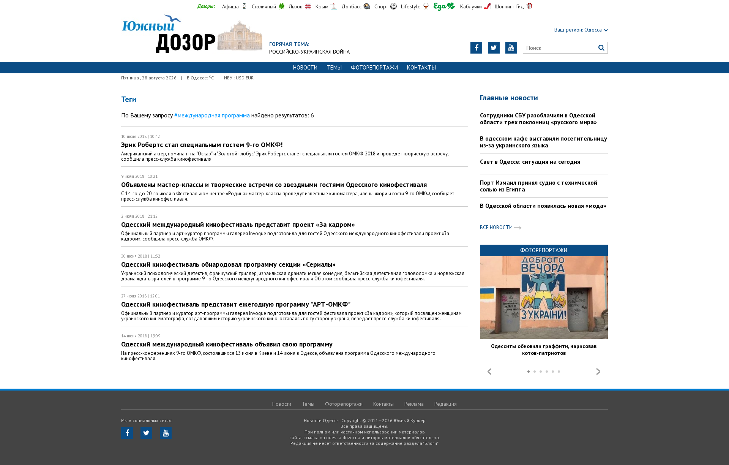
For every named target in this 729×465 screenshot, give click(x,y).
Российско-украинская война (309, 51)
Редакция (445, 403)
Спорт (381, 6)
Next (598, 371)
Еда (444, 6)
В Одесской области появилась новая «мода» (543, 205)
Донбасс (351, 6)
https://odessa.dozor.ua (191, 35)
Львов (296, 6)
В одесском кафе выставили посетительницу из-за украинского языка (543, 141)
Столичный (264, 6)
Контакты (421, 67)
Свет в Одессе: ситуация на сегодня (530, 161)
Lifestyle (411, 6)
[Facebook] (476, 48)
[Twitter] (494, 48)
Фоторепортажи (374, 67)
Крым (322, 6)
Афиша (230, 6)
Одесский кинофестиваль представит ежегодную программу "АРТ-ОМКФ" (235, 304)
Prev (489, 371)
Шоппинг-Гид (509, 6)
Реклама (414, 403)
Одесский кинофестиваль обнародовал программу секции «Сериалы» (228, 264)
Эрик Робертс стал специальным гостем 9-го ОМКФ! (201, 144)
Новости (305, 67)
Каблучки (471, 6)
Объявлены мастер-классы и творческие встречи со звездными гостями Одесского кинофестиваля (274, 184)
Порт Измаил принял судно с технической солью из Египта (538, 186)
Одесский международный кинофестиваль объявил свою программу (227, 344)
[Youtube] (511, 48)
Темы (334, 67)
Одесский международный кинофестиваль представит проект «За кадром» (238, 224)
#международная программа (212, 115)
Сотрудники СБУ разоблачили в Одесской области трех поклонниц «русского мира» (538, 118)
